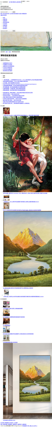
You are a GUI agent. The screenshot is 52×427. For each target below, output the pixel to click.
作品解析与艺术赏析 (7, 64)
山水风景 (12, 13)
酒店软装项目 (6, 22)
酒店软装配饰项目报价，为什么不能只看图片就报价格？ (15, 81)
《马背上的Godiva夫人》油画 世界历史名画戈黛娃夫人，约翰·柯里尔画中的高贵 (21, 115)
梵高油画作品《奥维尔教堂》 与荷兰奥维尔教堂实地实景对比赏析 (18, 92)
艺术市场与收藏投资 (7, 69)
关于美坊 (5, 26)
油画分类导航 (4, 15)
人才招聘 (15, 422)
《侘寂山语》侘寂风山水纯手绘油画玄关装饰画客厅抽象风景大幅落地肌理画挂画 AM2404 (23, 296)
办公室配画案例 (6, 325)
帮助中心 (15, 2)
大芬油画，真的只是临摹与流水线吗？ (11, 82)
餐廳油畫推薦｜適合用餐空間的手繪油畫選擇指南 (14, 90)
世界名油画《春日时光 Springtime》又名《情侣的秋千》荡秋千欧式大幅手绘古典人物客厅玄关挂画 (25, 193)
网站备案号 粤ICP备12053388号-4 (29, 425)
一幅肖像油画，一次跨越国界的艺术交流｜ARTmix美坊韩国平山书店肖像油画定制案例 (22, 79)
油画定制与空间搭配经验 (8, 66)
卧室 (6, 13)
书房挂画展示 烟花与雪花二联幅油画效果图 (13, 308)
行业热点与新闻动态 (7, 67)
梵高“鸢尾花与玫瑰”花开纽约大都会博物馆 (12, 97)
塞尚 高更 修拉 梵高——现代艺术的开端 (12, 100)
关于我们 (11, 2)
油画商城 (5, 25)
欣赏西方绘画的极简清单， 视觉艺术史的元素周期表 (15, 98)
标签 (10, 51)
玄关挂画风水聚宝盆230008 (9, 420)
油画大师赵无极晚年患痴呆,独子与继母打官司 (13, 101)
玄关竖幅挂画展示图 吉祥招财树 (10, 342)
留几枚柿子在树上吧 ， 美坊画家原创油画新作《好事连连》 (16, 103)
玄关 (4, 13)
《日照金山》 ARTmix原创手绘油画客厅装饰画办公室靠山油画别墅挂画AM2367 (21, 201)
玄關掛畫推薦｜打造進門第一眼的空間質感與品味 (14, 88)
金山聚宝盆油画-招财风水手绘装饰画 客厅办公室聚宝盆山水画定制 (18, 288)
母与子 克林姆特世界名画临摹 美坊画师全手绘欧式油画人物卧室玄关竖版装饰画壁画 (22, 210)
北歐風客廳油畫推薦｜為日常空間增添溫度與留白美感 (15, 85)
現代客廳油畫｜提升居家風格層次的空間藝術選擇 (14, 87)
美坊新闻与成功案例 (7, 70)
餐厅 (8, 13)
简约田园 (16, 13)
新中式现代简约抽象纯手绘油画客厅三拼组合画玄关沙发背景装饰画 (18, 333)
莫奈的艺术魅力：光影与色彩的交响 (11, 94)
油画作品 (5, 19)
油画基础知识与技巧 (7, 63)
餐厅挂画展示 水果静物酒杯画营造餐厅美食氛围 (14, 317)
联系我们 (19, 2)
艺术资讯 (5, 23)
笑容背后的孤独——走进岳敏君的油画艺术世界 (13, 95)
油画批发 (20, 424)
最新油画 (5, 424)
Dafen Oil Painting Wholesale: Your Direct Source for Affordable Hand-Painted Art (19, 84)
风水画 (19, 13)
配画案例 (7, 422)
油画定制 (5, 20)
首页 (4, 17)
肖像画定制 (24, 13)
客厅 (2, 13)
